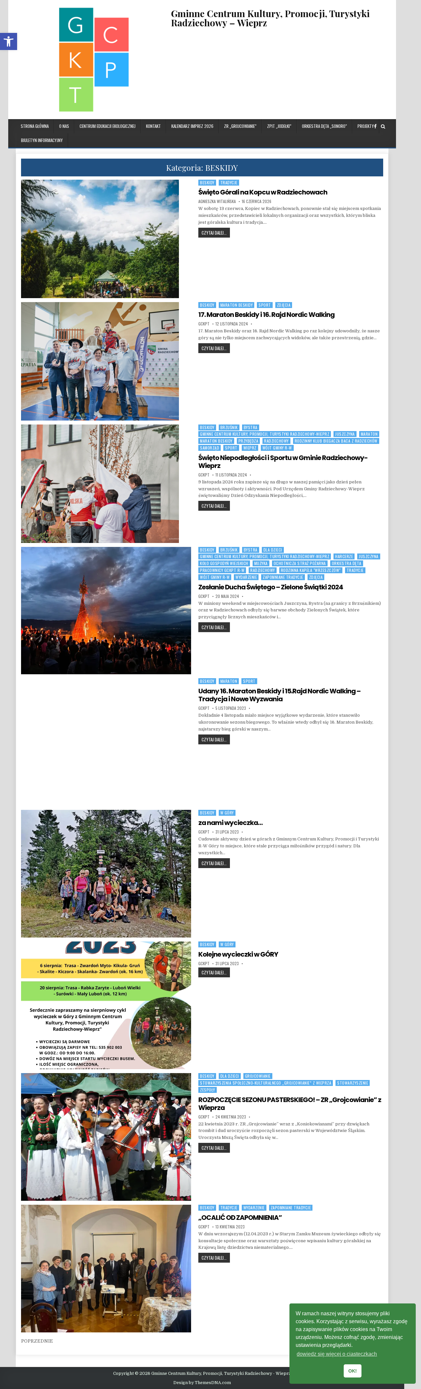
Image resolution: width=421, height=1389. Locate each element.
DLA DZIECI (272, 550)
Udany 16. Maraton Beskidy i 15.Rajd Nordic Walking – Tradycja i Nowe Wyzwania (279, 695)
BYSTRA (251, 427)
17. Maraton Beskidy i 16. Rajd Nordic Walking (266, 314)
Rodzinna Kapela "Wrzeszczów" (311, 570)
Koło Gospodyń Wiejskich (224, 563)
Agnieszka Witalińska (217, 201)
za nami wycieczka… (230, 822)
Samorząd (209, 447)
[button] (8, 41)
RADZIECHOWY (276, 441)
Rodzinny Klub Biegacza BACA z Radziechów (336, 441)
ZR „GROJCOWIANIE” (240, 126)
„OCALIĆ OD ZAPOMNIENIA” (240, 1217)
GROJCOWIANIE (258, 1076)
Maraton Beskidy (236, 305)
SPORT (265, 305)
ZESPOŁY (207, 1090)
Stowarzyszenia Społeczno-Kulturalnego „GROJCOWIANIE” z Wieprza (265, 1083)
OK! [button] (352, 1371)
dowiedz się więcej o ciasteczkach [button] (337, 1354)
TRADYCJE (228, 182)
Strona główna (35, 126)
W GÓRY (227, 812)
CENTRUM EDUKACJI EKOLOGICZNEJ (108, 126)
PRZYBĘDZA (248, 441)
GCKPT (204, 324)
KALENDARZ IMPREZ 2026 (192, 126)
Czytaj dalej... (216, 232)
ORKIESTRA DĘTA (346, 563)
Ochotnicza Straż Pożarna (300, 563)
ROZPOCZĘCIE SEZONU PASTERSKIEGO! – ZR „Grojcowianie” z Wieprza (289, 1103)
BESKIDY (207, 182)
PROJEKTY (366, 126)
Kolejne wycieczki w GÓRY (238, 954)
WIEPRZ (250, 447)
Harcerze (344, 556)
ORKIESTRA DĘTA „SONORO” (324, 126)
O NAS (64, 126)
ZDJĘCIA (284, 305)
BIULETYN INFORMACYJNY (42, 140)
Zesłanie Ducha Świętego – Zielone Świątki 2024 (270, 587)
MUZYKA (261, 563)
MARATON (369, 434)
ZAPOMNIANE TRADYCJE (283, 577)
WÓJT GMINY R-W (277, 447)
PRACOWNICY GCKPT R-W (222, 570)
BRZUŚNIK (229, 427)
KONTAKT (153, 126)
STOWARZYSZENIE (352, 1083)
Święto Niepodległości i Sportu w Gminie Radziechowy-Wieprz (283, 461)
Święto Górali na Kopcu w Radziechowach (262, 192)
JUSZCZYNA (345, 434)
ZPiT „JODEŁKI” (279, 126)
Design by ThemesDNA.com (202, 1382)
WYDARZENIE (246, 577)
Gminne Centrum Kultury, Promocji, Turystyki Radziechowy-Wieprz (264, 434)
